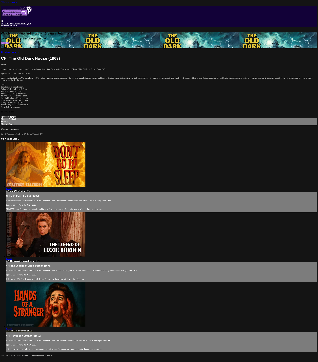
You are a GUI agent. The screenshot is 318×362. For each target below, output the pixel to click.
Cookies (20, 355)
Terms (8, 355)
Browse (4, 23)
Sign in (28, 23)
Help (3, 355)
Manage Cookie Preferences (35, 355)
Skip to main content (9, 2)
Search (11, 23)
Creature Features (10, 52)
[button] (2, 21)
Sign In (14, 26)
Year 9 (16, 138)
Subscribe (5, 43)
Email (13, 117)
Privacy (14, 355)
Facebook (5, 117)
